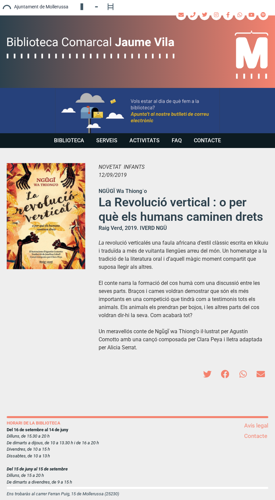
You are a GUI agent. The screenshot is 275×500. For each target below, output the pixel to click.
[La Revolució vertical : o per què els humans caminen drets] (46, 216)
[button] (137, 110)
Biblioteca (69, 140)
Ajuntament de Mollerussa (41, 6)
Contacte (207, 140)
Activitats (144, 140)
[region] (137, 110)
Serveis (106, 140)
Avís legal (256, 425)
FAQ (177, 140)
